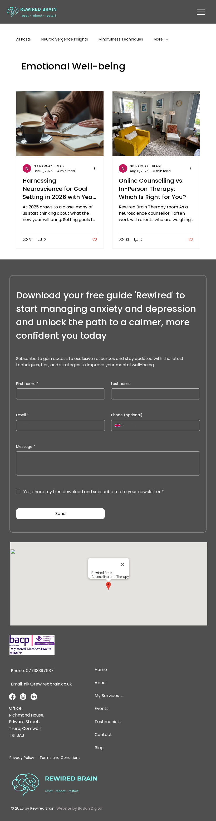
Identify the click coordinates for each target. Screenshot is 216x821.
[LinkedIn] (34, 696)
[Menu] (201, 11)
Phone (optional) (127, 415)
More (158, 39)
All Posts (23, 39)
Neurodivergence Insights (64, 39)
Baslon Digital (90, 808)
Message (25, 446)
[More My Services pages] (122, 696)
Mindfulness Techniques (121, 39)
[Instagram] (23, 696)
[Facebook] (12, 696)
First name (27, 383)
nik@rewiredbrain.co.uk (48, 684)
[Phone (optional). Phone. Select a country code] (120, 425)
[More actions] (96, 168)
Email (22, 415)
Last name (121, 383)
